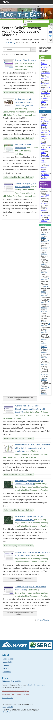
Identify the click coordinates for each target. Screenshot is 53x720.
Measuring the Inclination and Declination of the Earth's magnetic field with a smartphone (32, 448)
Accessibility (8, 662)
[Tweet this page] (50, 36)
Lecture (44, 101)
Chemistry (45, 128)
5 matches (44, 351)
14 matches (44, 189)
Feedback (7, 672)
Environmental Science (46, 147)
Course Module (45, 76)
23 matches (45, 286)
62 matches (44, 379)
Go (25, 24)
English (44, 143)
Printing (6, 665)
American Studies (44, 115)
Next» (46, 620)
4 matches (45, 307)
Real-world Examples (45, 105)
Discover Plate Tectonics (25, 60)
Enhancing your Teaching (45, 201)
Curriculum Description (45, 82)
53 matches (44, 342)
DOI (4, 707)
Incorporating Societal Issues (46, 208)
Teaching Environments (46, 214)
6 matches (45, 393)
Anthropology (46, 120)
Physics (44, 178)
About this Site (8, 659)
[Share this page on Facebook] (50, 31)
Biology (45, 124)
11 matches (45, 247)
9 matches (45, 278)
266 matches (44, 253)
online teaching (8, 42)
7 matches (44, 294)
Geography (45, 156)
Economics (45, 131)
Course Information (45, 71)
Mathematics (46, 174)
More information (7, 698)
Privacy (6, 668)
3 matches (44, 271)
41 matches (45, 324)
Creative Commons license (36, 685)
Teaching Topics (45, 219)
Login (38, 6)
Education (45, 135)
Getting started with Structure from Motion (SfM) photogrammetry (25, 102)
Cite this (10, 707)
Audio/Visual (46, 92)
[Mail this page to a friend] (50, 40)
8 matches (44, 310)
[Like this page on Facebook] (50, 28)
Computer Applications (45, 96)
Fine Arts (45, 152)
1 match (45, 233)
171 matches (45, 241)
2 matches (45, 338)
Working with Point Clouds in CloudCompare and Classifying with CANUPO (30, 409)
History (44, 170)
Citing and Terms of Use (12, 681)
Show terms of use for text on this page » (15, 691)
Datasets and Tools (45, 87)
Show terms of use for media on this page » (16, 694)
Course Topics (45, 194)
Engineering (45, 139)
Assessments (46, 66)
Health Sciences (45, 165)
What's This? (6, 712)
